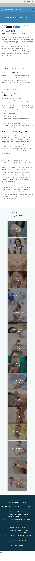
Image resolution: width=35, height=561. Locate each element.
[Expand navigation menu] (33, 9)
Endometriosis (24, 25)
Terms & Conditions (6, 506)
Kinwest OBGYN (5, 25)
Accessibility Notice (20, 506)
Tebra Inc (17, 502)
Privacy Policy (25, 502)
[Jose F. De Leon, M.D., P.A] (17, 552)
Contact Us (31, 506)
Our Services (15, 25)
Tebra (24, 545)
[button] (17, 5)
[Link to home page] (15, 9)
